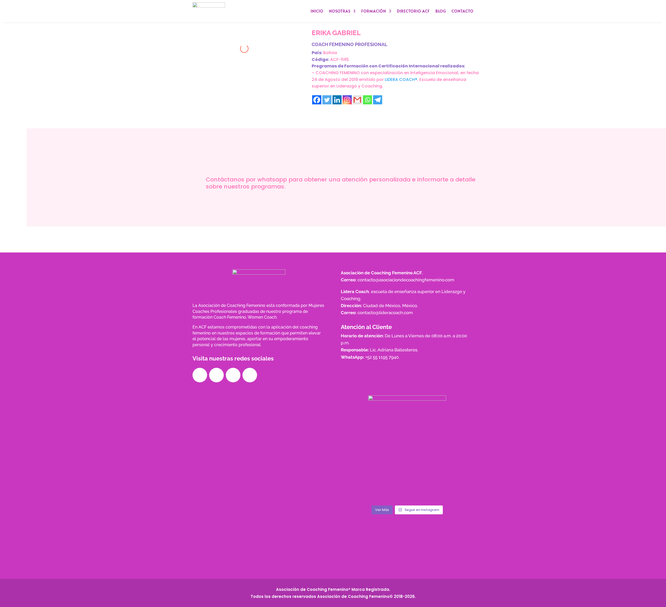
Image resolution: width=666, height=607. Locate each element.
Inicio (317, 11)
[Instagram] (347, 99)
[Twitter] (326, 99)
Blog (441, 11)
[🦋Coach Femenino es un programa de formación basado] (407, 463)
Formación (373, 11)
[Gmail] (357, 99)
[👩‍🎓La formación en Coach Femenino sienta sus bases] (452, 436)
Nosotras (339, 11)
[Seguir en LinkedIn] (233, 375)
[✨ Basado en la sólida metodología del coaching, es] (362, 463)
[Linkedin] (337, 99)
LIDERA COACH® (401, 80)
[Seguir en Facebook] (200, 375)
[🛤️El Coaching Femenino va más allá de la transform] (407, 436)
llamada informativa (346, 204)
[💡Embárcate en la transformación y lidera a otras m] (362, 436)
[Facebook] (316, 99)
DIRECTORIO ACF (413, 11)
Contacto (462, 11)
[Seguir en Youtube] (249, 375)
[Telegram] (377, 99)
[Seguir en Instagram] (216, 375)
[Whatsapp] (367, 99)
